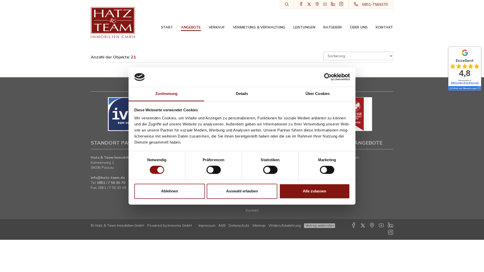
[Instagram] (341, 4)
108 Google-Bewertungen (465, 82)
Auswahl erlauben (242, 191)
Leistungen (304, 27)
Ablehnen (169, 191)
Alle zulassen (314, 191)
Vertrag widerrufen (319, 225)
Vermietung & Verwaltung (259, 27)
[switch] (213, 170)
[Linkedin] (333, 4)
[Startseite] (113, 22)
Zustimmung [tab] (166, 93)
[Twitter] (309, 4)
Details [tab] (242, 93)
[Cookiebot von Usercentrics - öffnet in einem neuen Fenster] (328, 77)
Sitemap (258, 225)
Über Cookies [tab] (318, 93)
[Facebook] (301, 4)
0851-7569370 (375, 4)
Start (167, 27)
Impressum (207, 225)
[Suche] (287, 4)
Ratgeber (332, 27)
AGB (222, 225)
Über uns (359, 27)
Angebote (191, 27)
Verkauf (217, 27)
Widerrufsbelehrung (284, 225)
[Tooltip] (478, 88)
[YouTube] (325, 4)
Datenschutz (239, 225)
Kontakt (384, 27)
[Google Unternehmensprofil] (317, 4)
